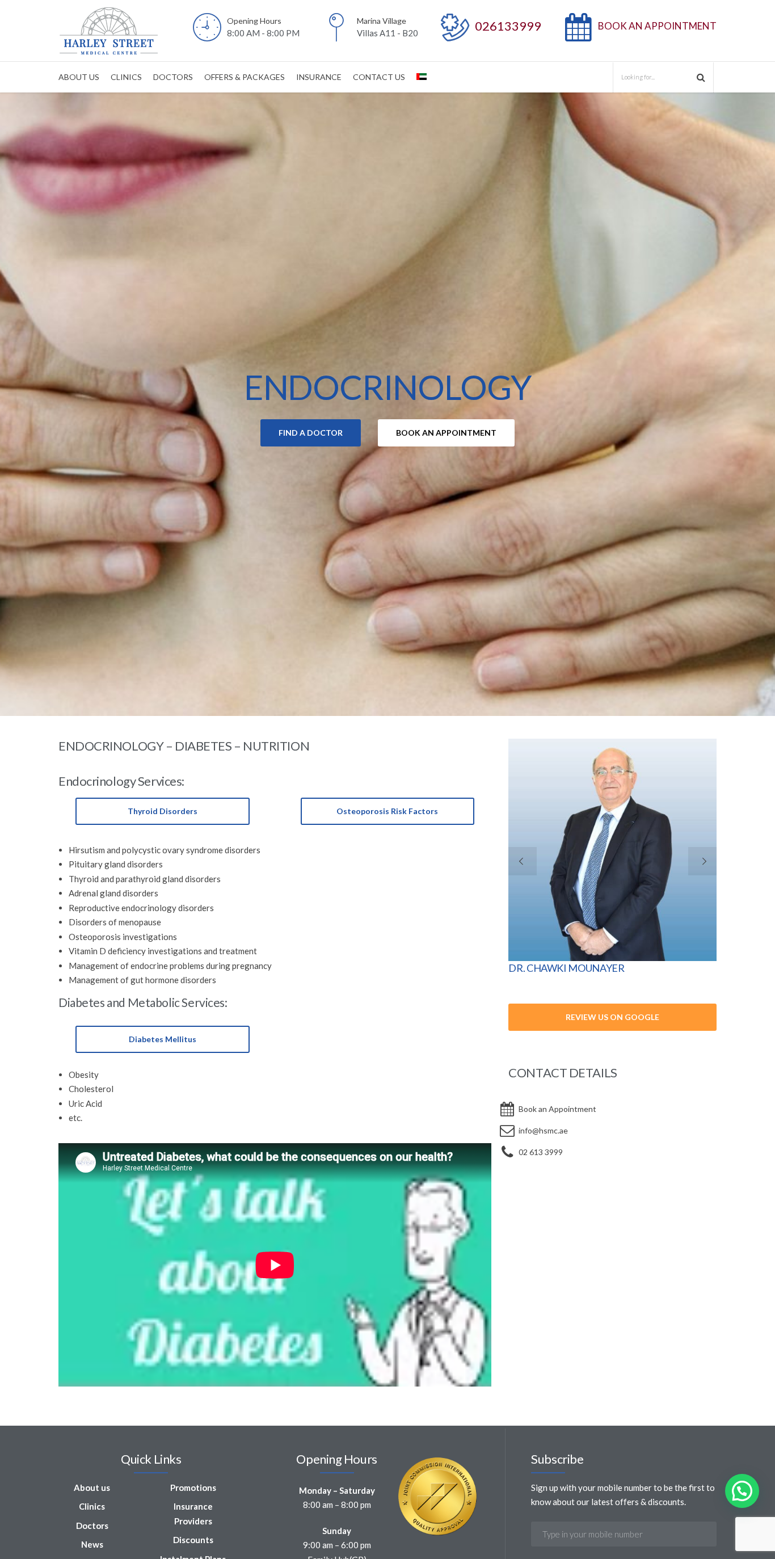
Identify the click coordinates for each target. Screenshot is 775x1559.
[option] (387, 404)
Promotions (193, 1487)
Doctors (92, 1525)
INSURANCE (319, 77)
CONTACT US (379, 77)
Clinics (92, 1506)
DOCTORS (173, 77)
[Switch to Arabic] (421, 76)
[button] (742, 1491)
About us (92, 1487)
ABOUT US (78, 77)
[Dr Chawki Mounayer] (612, 850)
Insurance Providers (193, 1513)
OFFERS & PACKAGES (244, 77)
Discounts (193, 1540)
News (92, 1544)
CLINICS (126, 77)
